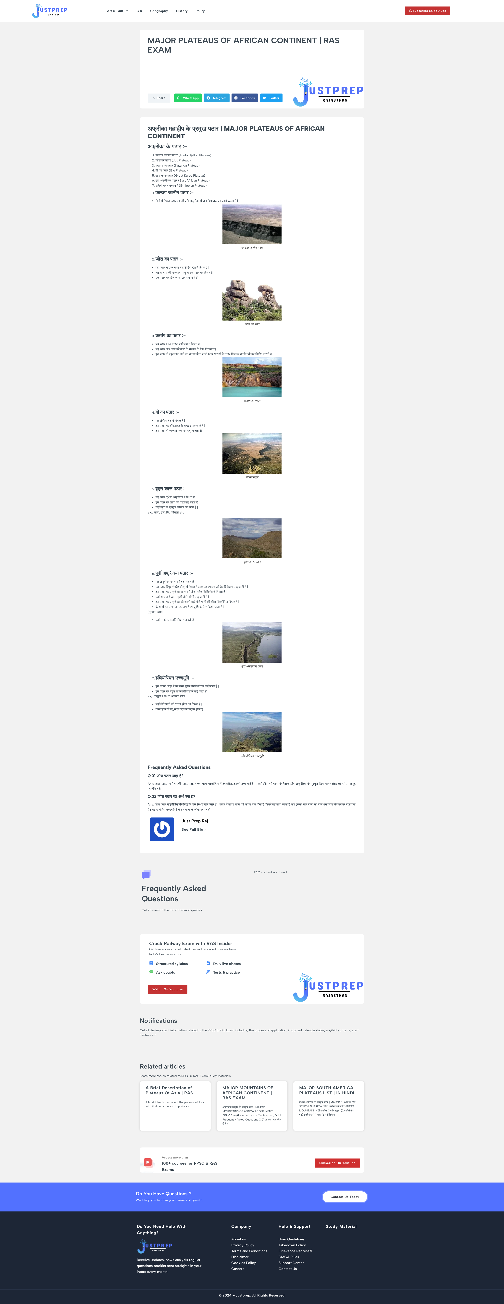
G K (139, 11)
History (182, 11)
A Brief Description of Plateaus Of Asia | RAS (169, 1090)
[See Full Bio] (205, 829)
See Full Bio (192, 829)
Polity (200, 11)
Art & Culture (118, 11)
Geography (159, 11)
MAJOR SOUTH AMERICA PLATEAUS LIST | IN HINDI (326, 1090)
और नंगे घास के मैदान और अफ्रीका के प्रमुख (291, 784)
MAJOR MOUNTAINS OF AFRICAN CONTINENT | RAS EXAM (247, 1092)
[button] (188, 98)
